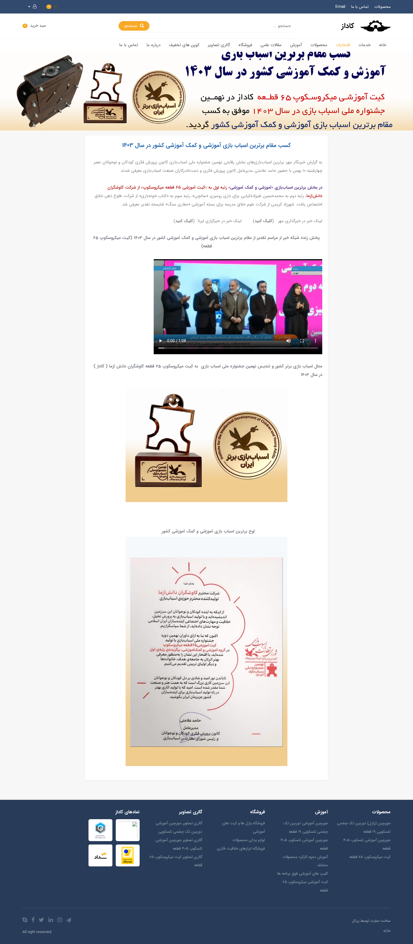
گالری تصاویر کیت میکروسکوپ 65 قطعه (175, 861)
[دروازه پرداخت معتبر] (128, 855)
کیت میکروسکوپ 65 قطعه (370, 857)
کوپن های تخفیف (184, 45)
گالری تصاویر (219, 45)
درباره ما (153, 45)
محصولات (382, 7)
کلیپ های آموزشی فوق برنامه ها (302, 874)
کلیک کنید (263, 221)
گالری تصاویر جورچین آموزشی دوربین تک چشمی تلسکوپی (179, 827)
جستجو (131, 25)
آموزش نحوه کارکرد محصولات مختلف (305, 861)
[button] (52, 6)
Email (340, 7)
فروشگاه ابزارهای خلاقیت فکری (241, 849)
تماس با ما (360, 7)
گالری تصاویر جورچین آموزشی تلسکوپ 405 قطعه (179, 844)
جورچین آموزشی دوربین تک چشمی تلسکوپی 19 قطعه (305, 827)
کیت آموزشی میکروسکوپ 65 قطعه (305, 886)
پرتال (355, 921)
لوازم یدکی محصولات (248, 840)
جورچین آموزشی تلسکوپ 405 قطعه (367, 844)
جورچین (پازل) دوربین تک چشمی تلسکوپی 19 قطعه (364, 827)
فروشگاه (245, 45)
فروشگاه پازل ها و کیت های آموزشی (243, 827)
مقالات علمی (271, 45)
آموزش (296, 45)
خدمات (364, 45)
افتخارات (343, 45)
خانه (382, 45)
